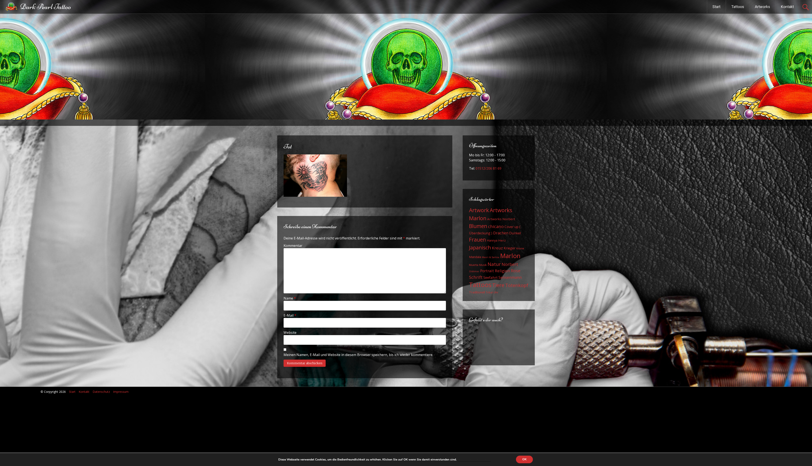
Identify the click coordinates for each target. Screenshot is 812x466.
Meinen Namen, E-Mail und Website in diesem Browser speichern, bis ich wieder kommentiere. (358, 354)
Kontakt (787, 6)
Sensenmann (510, 277)
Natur (494, 264)
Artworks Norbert (501, 219)
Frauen (477, 239)
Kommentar (293, 245)
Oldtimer (474, 271)
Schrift (476, 277)
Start (716, 6)
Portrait (487, 270)
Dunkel (515, 233)
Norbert (510, 264)
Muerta (473, 265)
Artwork (479, 210)
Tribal (489, 292)
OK (524, 459)
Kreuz (497, 248)
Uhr (496, 292)
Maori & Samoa (490, 257)
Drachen (500, 232)
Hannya (492, 240)
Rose (515, 271)
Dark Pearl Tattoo (45, 6)
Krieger (510, 248)
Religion (502, 270)
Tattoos (737, 6)
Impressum (121, 392)
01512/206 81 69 (488, 168)
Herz (502, 240)
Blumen (478, 226)
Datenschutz (101, 392)
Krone (520, 248)
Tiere (498, 285)
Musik (483, 265)
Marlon (510, 256)
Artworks (762, 6)
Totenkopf (516, 285)
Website (290, 332)
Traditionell (477, 292)
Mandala (475, 257)
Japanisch (480, 247)
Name (290, 298)
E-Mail (290, 315)
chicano (496, 226)
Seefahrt (490, 277)
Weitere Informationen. (474, 459)
